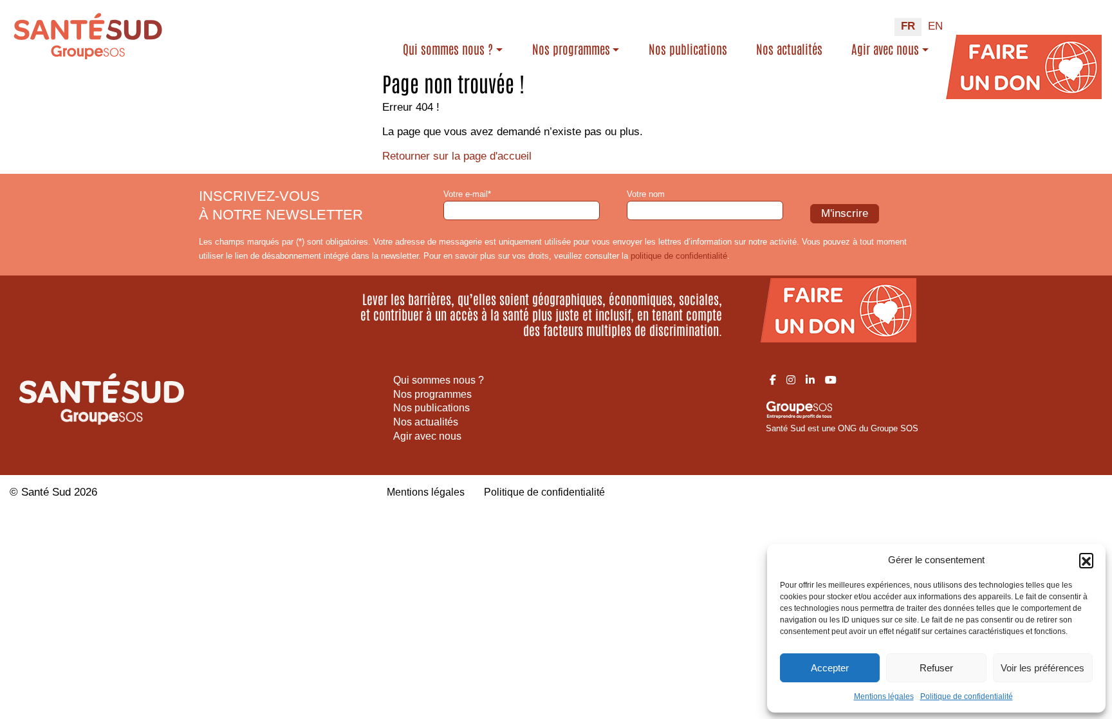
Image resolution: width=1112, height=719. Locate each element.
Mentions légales (884, 696)
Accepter (830, 667)
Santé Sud (46, 492)
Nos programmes (571, 49)
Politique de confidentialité (966, 696)
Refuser (936, 667)
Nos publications (688, 49)
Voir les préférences (1042, 667)
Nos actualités (789, 49)
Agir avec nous (885, 49)
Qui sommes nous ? (448, 49)
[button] (1086, 560)
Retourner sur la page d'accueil (457, 156)
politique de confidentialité (679, 256)
